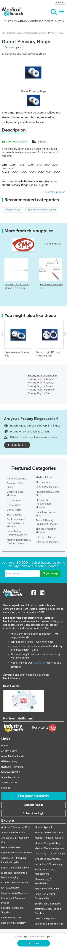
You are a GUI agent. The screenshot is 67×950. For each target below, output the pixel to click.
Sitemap (5, 787)
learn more (17, 445)
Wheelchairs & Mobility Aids (49, 923)
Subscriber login (33, 813)
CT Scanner (13, 500)
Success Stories (9, 782)
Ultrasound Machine (47, 542)
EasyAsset (39, 662)
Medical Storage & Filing (47, 843)
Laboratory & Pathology (13, 922)
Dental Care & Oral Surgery (15, 867)
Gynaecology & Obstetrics (31, 33)
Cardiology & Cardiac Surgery (16, 852)
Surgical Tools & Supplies (48, 903)
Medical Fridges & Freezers (49, 837)
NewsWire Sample (10, 772)
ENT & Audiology (10, 887)
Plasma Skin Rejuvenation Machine (43, 504)
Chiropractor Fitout (17, 478)
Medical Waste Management (49, 848)
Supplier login (33, 805)
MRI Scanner (43, 482)
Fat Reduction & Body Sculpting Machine (16, 523)
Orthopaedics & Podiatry (47, 858)
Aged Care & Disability (13, 832)
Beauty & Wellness (10, 847)
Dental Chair (14, 505)
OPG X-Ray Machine (47, 487)
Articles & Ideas (9, 751)
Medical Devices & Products (49, 832)
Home (4, 745)
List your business (33, 796)
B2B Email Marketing (12, 766)
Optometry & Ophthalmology (50, 853)
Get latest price (13, 47)
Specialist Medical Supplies (29, 53)
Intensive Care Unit (11, 917)
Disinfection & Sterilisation (14, 882)
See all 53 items (52, 243)
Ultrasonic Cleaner (46, 537)
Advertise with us (10, 777)
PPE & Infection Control (47, 888)
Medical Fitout (44, 477)
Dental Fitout (14, 509)
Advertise (60, 2)
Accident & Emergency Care (15, 827)
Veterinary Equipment (46, 918)
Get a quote (34, 943)
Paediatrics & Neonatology (48, 864)
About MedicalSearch (12, 756)
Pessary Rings (55, 33)
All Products (8, 33)
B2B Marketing (9, 761)
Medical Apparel (43, 827)
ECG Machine (14, 514)
